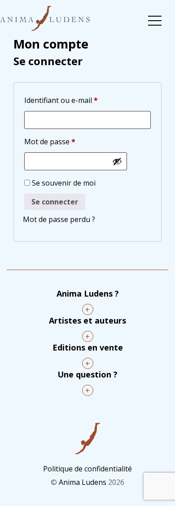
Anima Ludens (82, 482)
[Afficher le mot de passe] (117, 161)
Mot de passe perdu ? (59, 219)
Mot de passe (49, 141)
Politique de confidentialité (87, 469)
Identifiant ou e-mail (61, 100)
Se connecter (54, 202)
